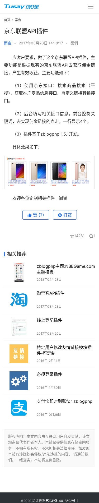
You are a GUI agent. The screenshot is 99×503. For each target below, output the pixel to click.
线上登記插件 (49, 320)
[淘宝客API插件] (19, 299)
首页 (7, 20)
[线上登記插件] (19, 326)
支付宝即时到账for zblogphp (64, 401)
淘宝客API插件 (50, 293)
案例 (74, 43)
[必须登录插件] (19, 380)
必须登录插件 (49, 374)
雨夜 (7, 43)
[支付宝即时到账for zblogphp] (19, 407)
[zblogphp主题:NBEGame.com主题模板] (19, 272)
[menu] (90, 6)
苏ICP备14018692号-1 (62, 501)
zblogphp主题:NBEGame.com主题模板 (66, 269)
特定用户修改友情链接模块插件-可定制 (64, 350)
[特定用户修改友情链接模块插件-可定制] (19, 353)
